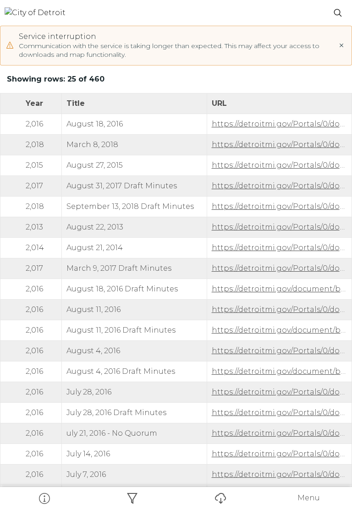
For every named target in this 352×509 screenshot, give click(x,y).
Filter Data (132, 498)
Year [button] (34, 103)
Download (220, 498)
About (44, 498)
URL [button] (219, 103)
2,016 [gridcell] (34, 124)
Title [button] (75, 103)
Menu (308, 497)
